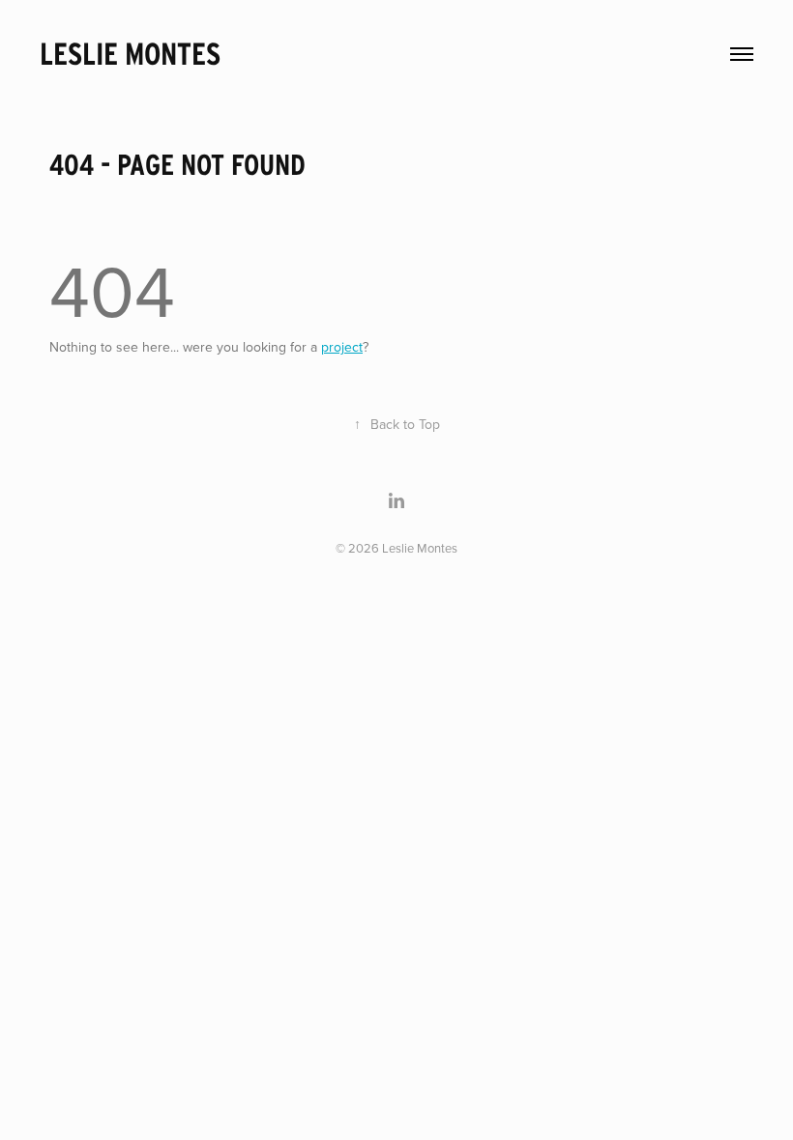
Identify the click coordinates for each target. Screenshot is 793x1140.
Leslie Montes (130, 54)
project (342, 346)
